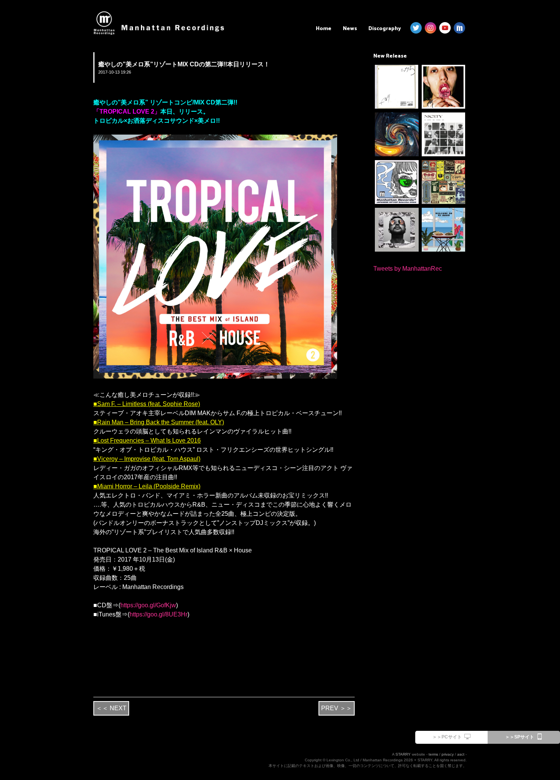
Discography (384, 28)
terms (433, 754)
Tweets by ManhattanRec (407, 268)
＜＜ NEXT (111, 708)
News (350, 28)
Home (323, 28)
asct (460, 754)
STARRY (403, 754)
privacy (448, 754)
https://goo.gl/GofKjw (148, 605)
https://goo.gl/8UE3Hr (158, 614)
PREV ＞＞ (336, 708)
